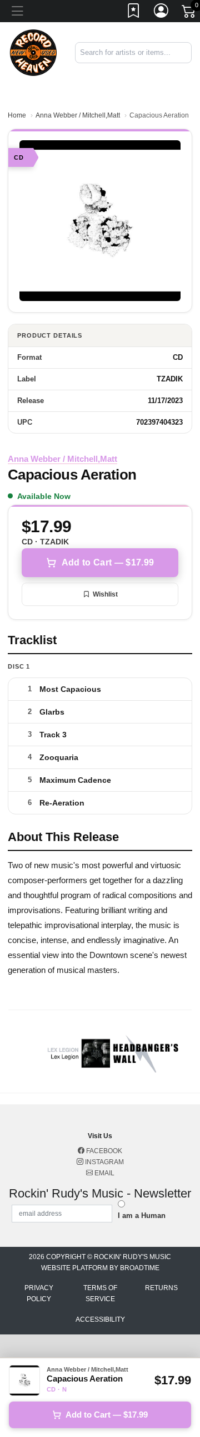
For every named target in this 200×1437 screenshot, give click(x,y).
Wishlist (105, 594)
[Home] (33, 52)
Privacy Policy (38, 1293)
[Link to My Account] (161, 12)
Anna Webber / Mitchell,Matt (78, 115)
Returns (161, 1288)
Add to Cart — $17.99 (108, 562)
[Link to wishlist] (134, 12)
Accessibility (100, 1319)
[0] (189, 13)
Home (17, 115)
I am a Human (142, 1215)
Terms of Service (100, 1293)
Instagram (103, 1162)
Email (103, 1173)
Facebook (103, 1151)
